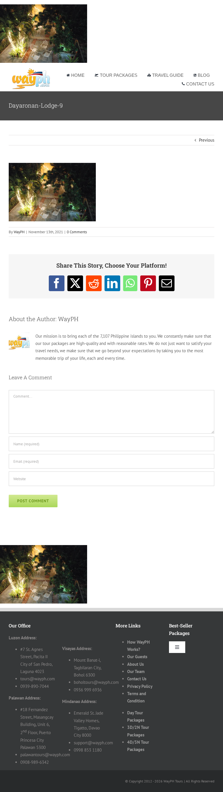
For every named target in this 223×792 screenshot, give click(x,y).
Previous (206, 140)
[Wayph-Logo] (31, 69)
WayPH (19, 231)
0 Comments (77, 231)
